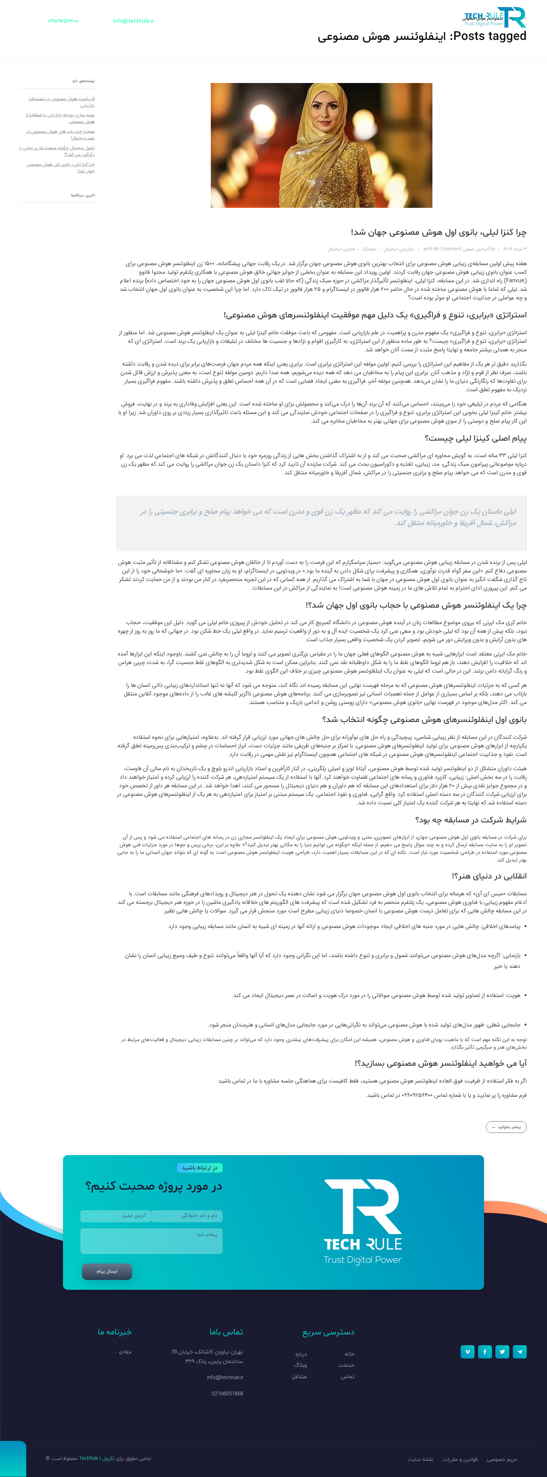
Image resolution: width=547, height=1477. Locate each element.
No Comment (448, 249)
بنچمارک (369, 249)
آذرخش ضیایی (475, 249)
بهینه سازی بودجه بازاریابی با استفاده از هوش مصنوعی (60, 118)
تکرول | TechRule (97, 1458)
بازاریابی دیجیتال (399, 249)
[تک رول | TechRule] (495, 17)
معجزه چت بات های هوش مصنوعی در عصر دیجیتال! (60, 135)
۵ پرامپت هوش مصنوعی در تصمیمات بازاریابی (61, 102)
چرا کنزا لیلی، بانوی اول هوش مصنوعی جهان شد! (439, 233)
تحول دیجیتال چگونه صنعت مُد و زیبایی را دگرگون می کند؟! (57, 151)
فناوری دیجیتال (341, 249)
